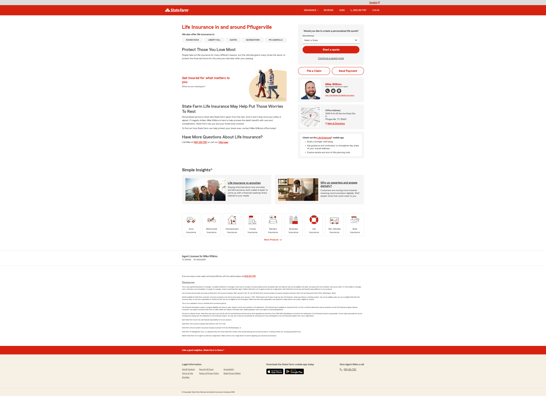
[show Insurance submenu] (317, 10)
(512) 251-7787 (359, 10)
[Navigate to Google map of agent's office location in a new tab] (339, 91)
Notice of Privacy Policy (209, 373)
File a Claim (314, 71)
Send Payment (348, 71)
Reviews (328, 10)
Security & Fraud (206, 369)
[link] (177, 10)
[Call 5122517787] (327, 91)
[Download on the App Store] (274, 371)
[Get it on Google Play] (294, 371)
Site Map (186, 377)
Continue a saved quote (331, 58)
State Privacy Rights (232, 373)
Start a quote (331, 49)
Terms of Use (187, 373)
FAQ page (223, 142)
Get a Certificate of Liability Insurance (339, 95)
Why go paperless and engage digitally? (338, 184)
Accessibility (229, 369)
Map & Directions (336, 123)
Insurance (310, 10)
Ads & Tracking (188, 369)
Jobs (342, 10)
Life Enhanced (324, 138)
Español (373, 2)
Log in (375, 10)
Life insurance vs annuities (244, 183)
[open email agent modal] (333, 91)
